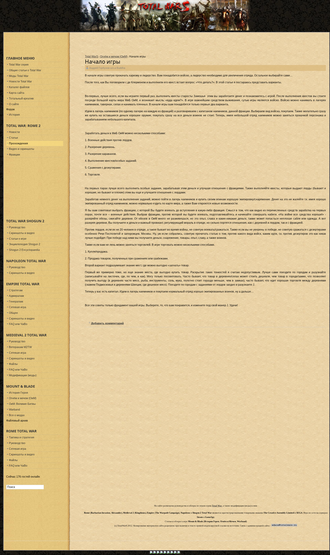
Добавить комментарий (107, 323)
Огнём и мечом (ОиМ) (113, 56)
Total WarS (91, 56)
